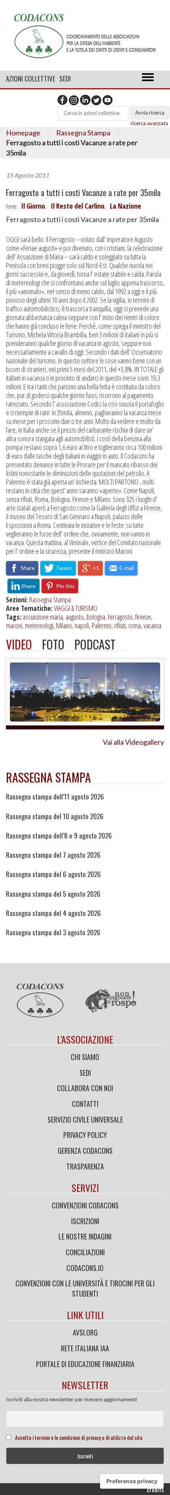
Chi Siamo (85, 1057)
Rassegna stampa (48, 777)
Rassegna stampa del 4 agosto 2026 (53, 913)
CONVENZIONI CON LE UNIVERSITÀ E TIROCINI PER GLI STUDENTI (85, 1288)
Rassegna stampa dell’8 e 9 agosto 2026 (59, 835)
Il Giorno (33, 206)
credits (155, 1489)
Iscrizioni (85, 1221)
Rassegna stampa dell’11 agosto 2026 (55, 796)
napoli (82, 625)
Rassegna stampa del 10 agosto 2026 (55, 816)
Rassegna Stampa (83, 132)
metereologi (39, 625)
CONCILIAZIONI (85, 1252)
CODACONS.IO (85, 1268)
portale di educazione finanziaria (85, 1364)
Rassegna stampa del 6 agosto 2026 (53, 874)
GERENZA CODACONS (85, 1150)
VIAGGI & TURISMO (75, 608)
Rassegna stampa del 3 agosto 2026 (53, 932)
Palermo (101, 625)
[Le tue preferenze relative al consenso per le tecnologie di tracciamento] (132, 1481)
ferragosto (120, 617)
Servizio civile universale (85, 1119)
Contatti (85, 1104)
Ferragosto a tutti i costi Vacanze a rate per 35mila (83, 193)
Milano (64, 625)
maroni (14, 625)
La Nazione (125, 206)
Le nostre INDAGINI (85, 1236)
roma (134, 625)
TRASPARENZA (85, 1166)
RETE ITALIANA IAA (85, 1348)
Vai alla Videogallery (133, 742)
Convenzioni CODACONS (85, 1205)
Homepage (23, 132)
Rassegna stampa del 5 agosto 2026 (53, 894)
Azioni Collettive (30, 78)
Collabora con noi (85, 1088)
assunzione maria (43, 617)
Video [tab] (19, 644)
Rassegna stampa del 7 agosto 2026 (53, 855)
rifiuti (120, 625)
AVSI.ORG (85, 1332)
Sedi (65, 78)
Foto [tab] (53, 644)
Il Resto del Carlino (77, 206)
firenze (143, 617)
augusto (75, 617)
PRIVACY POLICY (85, 1135)
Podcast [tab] (94, 644)
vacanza (152, 625)
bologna (96, 617)
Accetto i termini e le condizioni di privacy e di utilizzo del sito (78, 1437)
